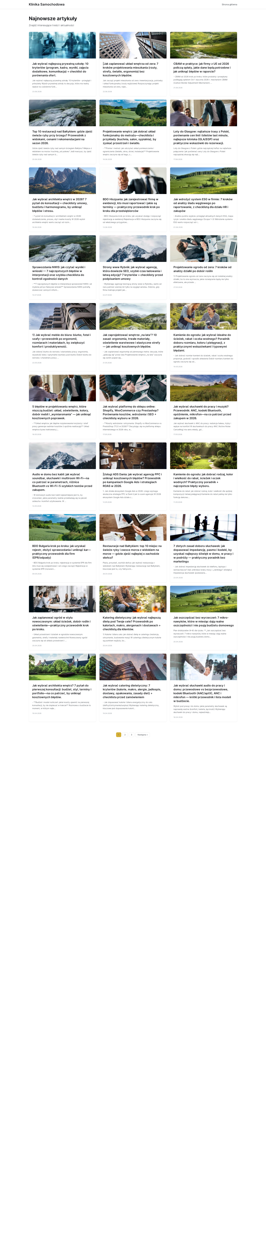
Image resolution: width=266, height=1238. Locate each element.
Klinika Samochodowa (47, 4)
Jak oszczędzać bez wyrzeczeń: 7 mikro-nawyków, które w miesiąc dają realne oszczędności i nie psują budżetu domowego (203, 621)
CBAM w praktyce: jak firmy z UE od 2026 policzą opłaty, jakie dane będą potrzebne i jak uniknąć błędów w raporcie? (202, 67)
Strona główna (229, 4)
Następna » (143, 735)
